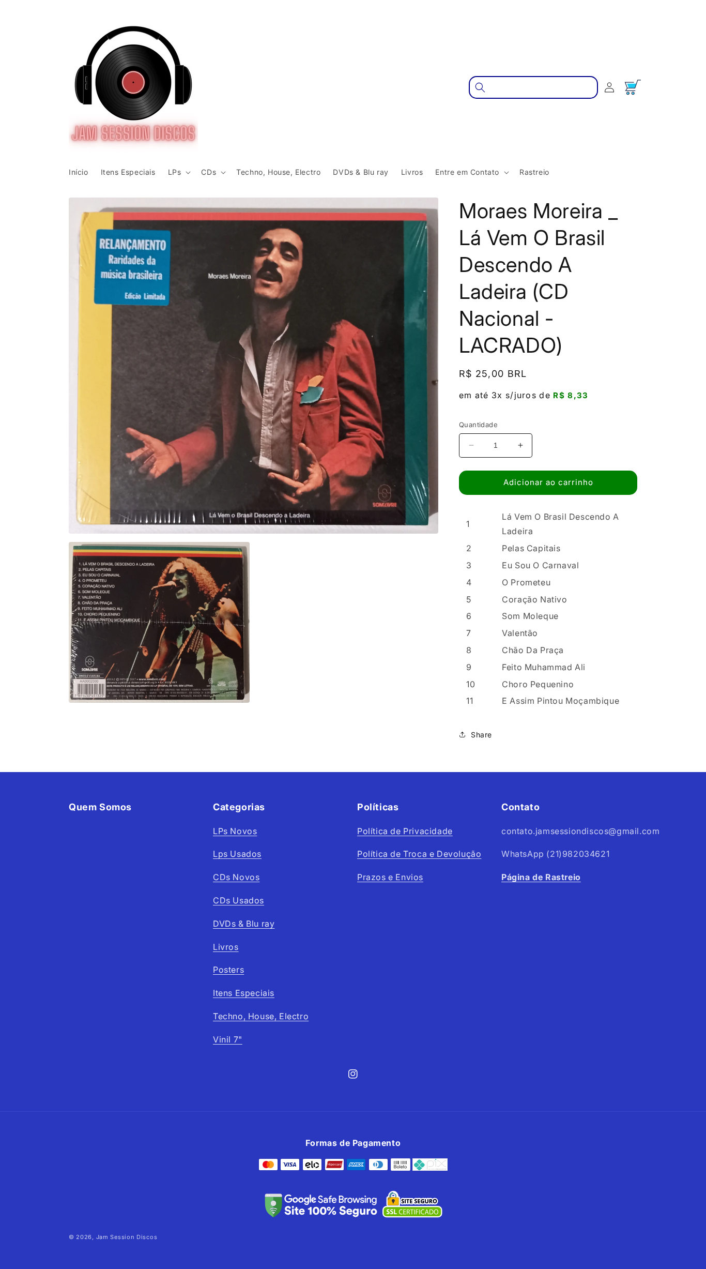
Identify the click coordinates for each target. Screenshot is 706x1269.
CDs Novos (236, 877)
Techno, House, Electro (261, 1016)
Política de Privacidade (405, 831)
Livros (226, 947)
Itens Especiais (243, 993)
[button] (178, 172)
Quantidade (478, 424)
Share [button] (481, 734)
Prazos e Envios (390, 877)
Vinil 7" (227, 1039)
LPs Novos (235, 831)
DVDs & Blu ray (243, 923)
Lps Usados (237, 854)
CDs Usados (238, 900)
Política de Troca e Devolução (419, 854)
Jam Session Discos (127, 1237)
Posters (228, 969)
